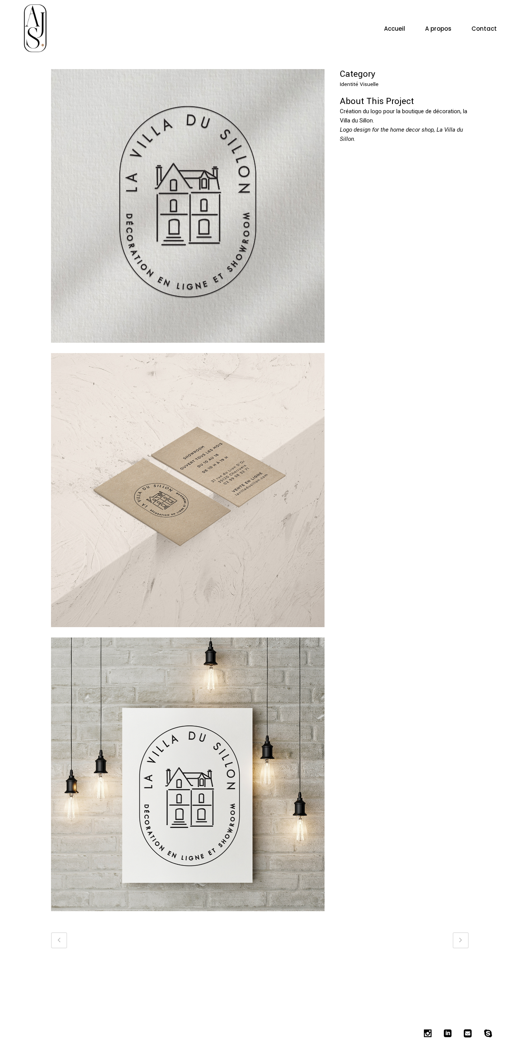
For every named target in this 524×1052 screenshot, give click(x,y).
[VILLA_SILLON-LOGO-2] (188, 348)
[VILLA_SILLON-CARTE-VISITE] (188, 632)
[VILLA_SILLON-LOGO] (188, 916)
